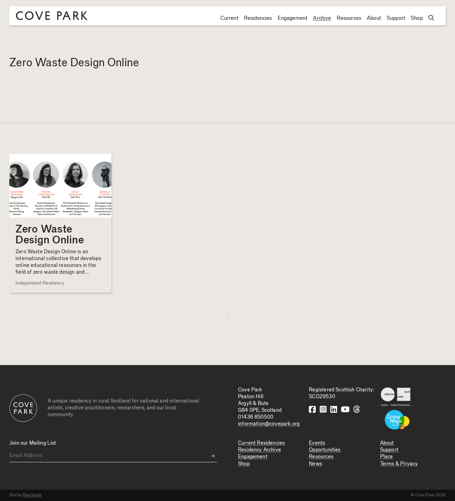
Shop (417, 18)
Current (229, 18)
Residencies (258, 18)
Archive (322, 18)
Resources (349, 18)
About (374, 18)
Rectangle (32, 495)
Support (396, 18)
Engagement (293, 18)
